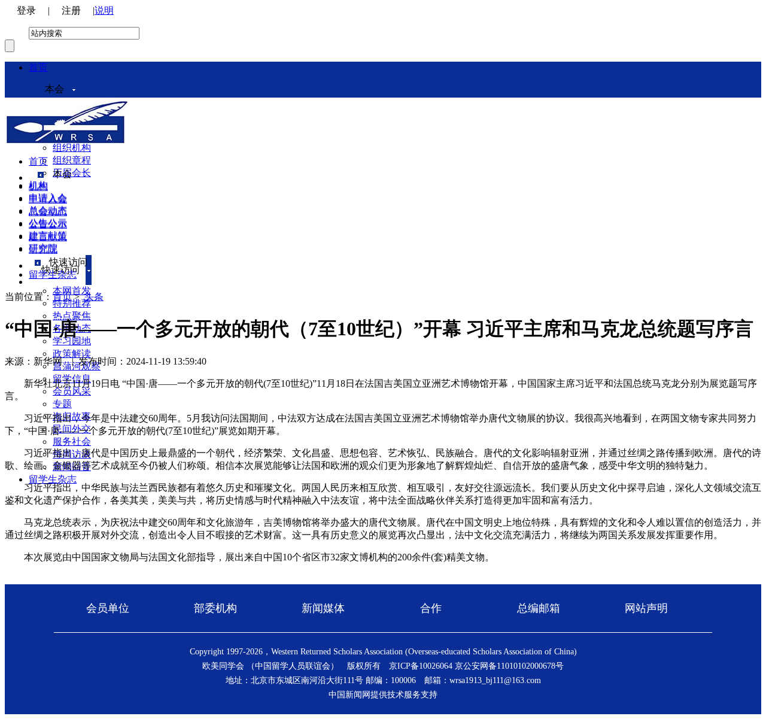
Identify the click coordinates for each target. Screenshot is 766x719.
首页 (38, 67)
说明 (104, 10)
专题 (62, 404)
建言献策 (48, 237)
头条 (94, 297)
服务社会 (72, 441)
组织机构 (72, 147)
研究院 (43, 249)
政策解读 (72, 353)
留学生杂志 (53, 479)
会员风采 (72, 391)
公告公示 (48, 224)
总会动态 (48, 212)
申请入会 (48, 199)
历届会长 (72, 173)
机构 (38, 186)
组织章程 (72, 160)
